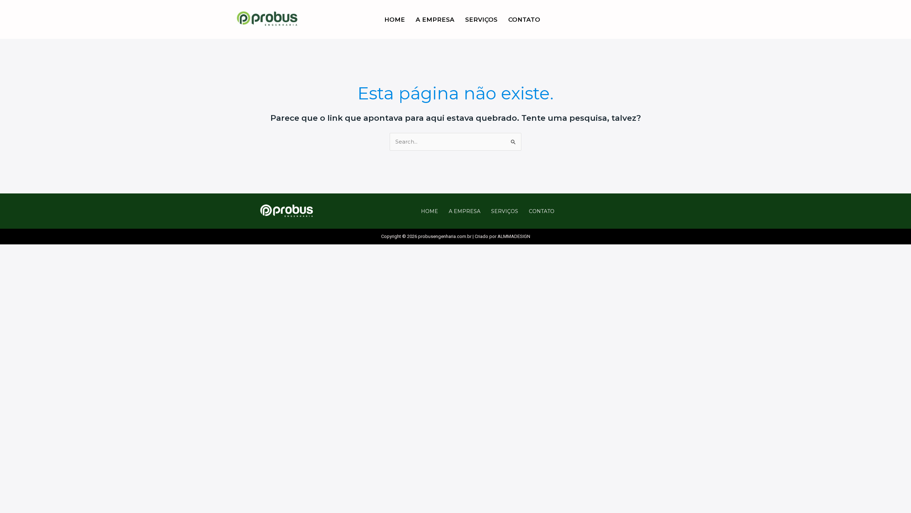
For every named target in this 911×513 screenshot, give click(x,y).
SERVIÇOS (481, 19)
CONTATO (524, 19)
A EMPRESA (435, 19)
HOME (394, 19)
